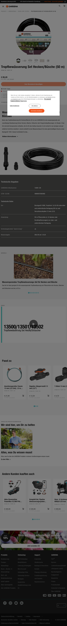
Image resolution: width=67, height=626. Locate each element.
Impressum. (24, 101)
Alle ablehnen (35, 105)
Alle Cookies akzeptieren (36, 110)
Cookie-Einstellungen (14, 105)
